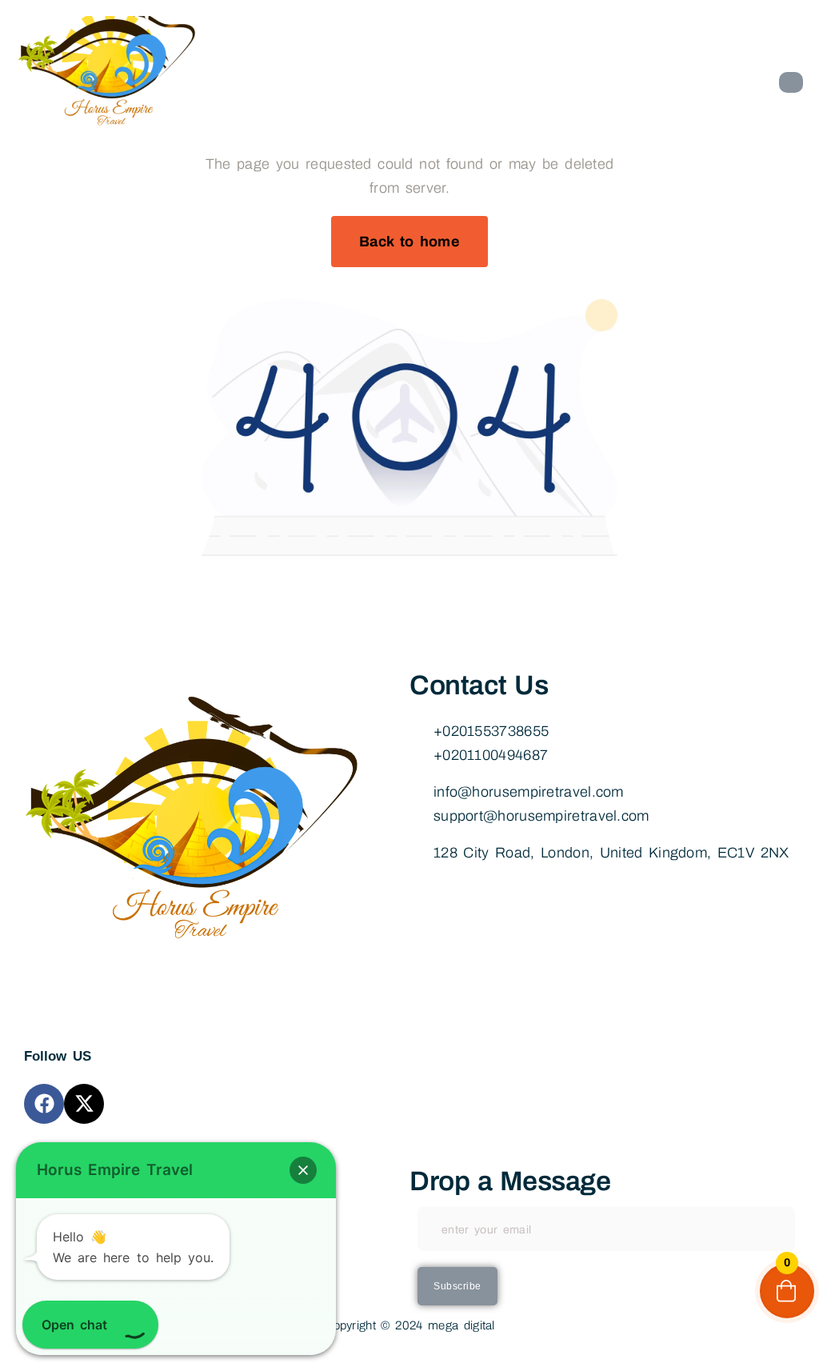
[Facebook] (44, 1104)
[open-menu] (791, 82)
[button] (303, 1170)
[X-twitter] (84, 1104)
